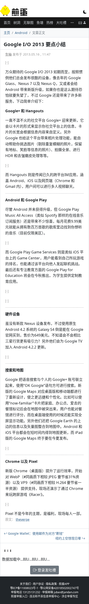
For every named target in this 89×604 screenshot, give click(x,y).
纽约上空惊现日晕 (68, 538)
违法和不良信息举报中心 (44, 596)
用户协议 (38, 584)
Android (21, 33)
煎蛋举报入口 (19, 596)
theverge (22, 519)
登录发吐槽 (46, 570)
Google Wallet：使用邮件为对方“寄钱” (35, 533)
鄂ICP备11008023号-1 (24, 588)
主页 (7, 33)
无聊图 (28, 22)
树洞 (16, 22)
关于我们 (25, 584)
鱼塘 (40, 22)
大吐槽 (61, 22)
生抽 (8, 54)
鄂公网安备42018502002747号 (59, 588)
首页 (7, 22)
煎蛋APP (64, 584)
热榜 (49, 22)
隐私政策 (51, 584)
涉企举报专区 (70, 596)
